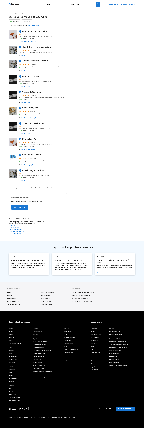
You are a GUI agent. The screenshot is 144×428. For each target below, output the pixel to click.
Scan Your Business (115, 350)
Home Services (68, 343)
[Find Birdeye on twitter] (99, 409)
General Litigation (46, 304)
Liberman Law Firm (31, 76)
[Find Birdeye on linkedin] (103, 409)
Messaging (12, 369)
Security (33, 418)
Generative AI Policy (56, 418)
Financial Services (69, 337)
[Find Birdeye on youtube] (110, 409)
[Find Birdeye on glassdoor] (113, 409)
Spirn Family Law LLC (32, 108)
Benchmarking (13, 378)
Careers (93, 355)
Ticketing (11, 381)
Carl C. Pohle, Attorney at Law (36, 47)
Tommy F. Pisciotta (31, 92)
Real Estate (67, 355)
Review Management (39, 344)
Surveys (11, 372)
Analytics (11, 391)
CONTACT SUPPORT (125, 409)
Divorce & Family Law (31, 118)
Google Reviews (37, 362)
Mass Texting (13, 359)
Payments (12, 362)
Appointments (13, 356)
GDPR (38, 418)
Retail (66, 358)
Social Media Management (41, 377)
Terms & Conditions (15, 418)
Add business (19, 207)
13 (51, 188)
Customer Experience (39, 374)
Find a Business (114, 353)
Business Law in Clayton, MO (81, 298)
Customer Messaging (39, 353)
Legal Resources (96, 367)
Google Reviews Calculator (117, 342)
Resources (94, 343)
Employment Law (46, 301)
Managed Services (114, 331)
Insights (11, 375)
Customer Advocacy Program (118, 365)
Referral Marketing (38, 356)
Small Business (37, 331)
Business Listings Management (42, 371)
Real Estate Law (45, 295)
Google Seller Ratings (15, 343)
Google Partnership (14, 397)
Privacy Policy (26, 418)
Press (92, 349)
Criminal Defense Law (17, 231)
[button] (16, 187)
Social (10, 353)
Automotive (68, 331)
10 (39, 188)
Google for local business (40, 342)
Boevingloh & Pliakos (32, 155)
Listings (11, 331)
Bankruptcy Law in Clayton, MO (81, 295)
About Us (93, 331)
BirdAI (10, 388)
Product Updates (96, 352)
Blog (92, 346)
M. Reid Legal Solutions (33, 170)
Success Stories (96, 358)
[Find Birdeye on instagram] (106, 409)
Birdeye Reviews (96, 361)
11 (43, 188)
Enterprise (36, 334)
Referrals (11, 337)
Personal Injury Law (30, 41)
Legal (23, 41)
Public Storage (68, 352)
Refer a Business (114, 362)
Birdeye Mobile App (14, 400)
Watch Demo (95, 337)
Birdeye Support (114, 359)
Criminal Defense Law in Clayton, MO (83, 292)
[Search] (98, 4)
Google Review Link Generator (118, 347)
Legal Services (14, 227)
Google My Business (39, 365)
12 (47, 188)
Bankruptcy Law (30, 165)
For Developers (113, 356)
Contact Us (94, 370)
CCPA (47, 418)
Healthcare (67, 340)
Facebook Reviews (38, 368)
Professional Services (115, 334)
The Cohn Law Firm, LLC (33, 123)
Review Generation (38, 347)
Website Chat (37, 359)
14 (55, 188)
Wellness (67, 361)
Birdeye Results (95, 364)
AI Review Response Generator (118, 344)
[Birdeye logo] (14, 4)
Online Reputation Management (43, 350)
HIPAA (43, 418)
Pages (10, 340)
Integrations (12, 394)
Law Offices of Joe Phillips (34, 31)
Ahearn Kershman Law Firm (35, 61)
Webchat (11, 350)
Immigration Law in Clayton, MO (82, 301)
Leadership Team (96, 334)
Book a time (94, 340)
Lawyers (27, 86)
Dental (66, 334)
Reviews (11, 334)
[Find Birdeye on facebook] (96, 409)
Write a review (113, 4)
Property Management (71, 349)
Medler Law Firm (30, 139)
